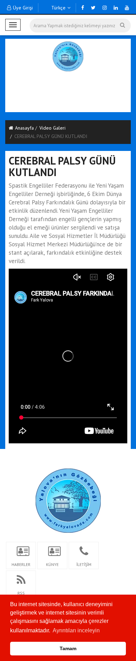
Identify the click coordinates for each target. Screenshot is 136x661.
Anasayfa (24, 128)
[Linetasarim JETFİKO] (68, 499)
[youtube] (127, 7)
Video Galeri (52, 128)
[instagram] (105, 7)
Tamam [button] (68, 648)
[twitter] (93, 7)
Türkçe (58, 8)
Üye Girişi (23, 8)
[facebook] (82, 7)
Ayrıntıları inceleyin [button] (76, 630)
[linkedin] (116, 7)
